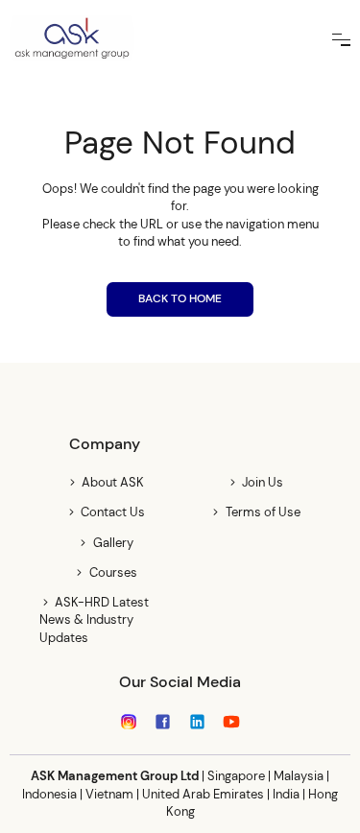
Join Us (262, 482)
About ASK (113, 482)
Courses (112, 572)
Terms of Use (263, 512)
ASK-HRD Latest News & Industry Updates (94, 619)
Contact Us (113, 512)
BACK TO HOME (180, 298)
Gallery (112, 543)
